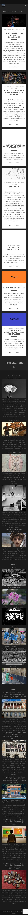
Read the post (14, 67)
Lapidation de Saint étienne (14, 647)
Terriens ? (14, 186)
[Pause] (14, 585)
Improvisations (14, 363)
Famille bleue (14, 627)
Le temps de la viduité (14, 288)
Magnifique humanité (14, 378)
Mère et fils (14, 666)
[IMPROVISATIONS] (3, 6)
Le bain (14, 483)
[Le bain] (14, 510)
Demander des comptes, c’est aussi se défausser (14, 332)
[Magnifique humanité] (14, 397)
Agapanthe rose (14, 587)
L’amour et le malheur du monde (14, 147)
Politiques (18, 286)
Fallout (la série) (14, 420)
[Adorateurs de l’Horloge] (14, 624)
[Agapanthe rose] (14, 605)
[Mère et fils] (14, 684)
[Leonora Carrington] (14, 472)
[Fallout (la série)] (14, 435)
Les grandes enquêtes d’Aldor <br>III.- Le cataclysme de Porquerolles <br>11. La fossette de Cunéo (14, 779)
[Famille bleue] (14, 644)
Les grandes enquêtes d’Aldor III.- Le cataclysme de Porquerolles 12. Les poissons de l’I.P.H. (14, 735)
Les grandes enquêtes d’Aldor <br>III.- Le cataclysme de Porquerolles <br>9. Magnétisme (14, 866)
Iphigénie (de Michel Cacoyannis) (14, 530)
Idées (20, 144)
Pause (14, 568)
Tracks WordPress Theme (10, 911)
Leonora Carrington (14, 452)
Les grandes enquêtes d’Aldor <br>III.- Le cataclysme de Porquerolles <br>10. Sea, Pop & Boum (14, 822)
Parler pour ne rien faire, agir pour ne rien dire (14, 92)
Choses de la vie (18, 328)
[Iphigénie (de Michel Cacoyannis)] (14, 546)
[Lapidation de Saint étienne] (14, 664)
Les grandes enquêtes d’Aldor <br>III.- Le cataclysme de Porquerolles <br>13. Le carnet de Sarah (14, 695)
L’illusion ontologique (14, 248)
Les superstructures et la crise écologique (14, 35)
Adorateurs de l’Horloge (14, 607)
